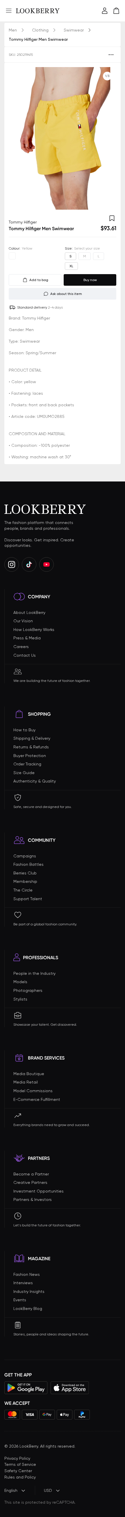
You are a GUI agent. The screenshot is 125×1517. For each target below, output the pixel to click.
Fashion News (26, 1274)
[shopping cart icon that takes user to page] (116, 10)
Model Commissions (33, 1090)
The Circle (23, 890)
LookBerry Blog (27, 1308)
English (10, 1490)
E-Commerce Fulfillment (36, 1099)
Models (20, 981)
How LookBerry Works (33, 629)
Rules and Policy (20, 1477)
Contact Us (24, 655)
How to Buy (24, 730)
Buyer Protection (29, 755)
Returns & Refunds (31, 747)
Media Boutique (28, 1073)
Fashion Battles (28, 864)
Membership (25, 881)
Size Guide (24, 772)
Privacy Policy (17, 1458)
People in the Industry (34, 973)
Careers (21, 646)
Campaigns (24, 856)
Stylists (20, 999)
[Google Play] (26, 1387)
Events (19, 1300)
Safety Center (18, 1470)
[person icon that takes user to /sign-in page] (104, 10)
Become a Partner (31, 1174)
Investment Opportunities (38, 1191)
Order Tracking (27, 764)
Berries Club (25, 873)
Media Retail (25, 1082)
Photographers (27, 990)
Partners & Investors (32, 1199)
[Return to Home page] (38, 10)
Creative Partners (30, 1182)
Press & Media (27, 638)
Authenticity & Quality (34, 781)
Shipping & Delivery (31, 738)
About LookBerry (29, 612)
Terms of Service (20, 1464)
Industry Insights (28, 1291)
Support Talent (27, 898)
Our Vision (23, 621)
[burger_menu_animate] (8, 10)
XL (71, 266)
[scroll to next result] (107, 138)
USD (48, 1490)
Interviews (23, 1282)
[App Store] (70, 1387)
